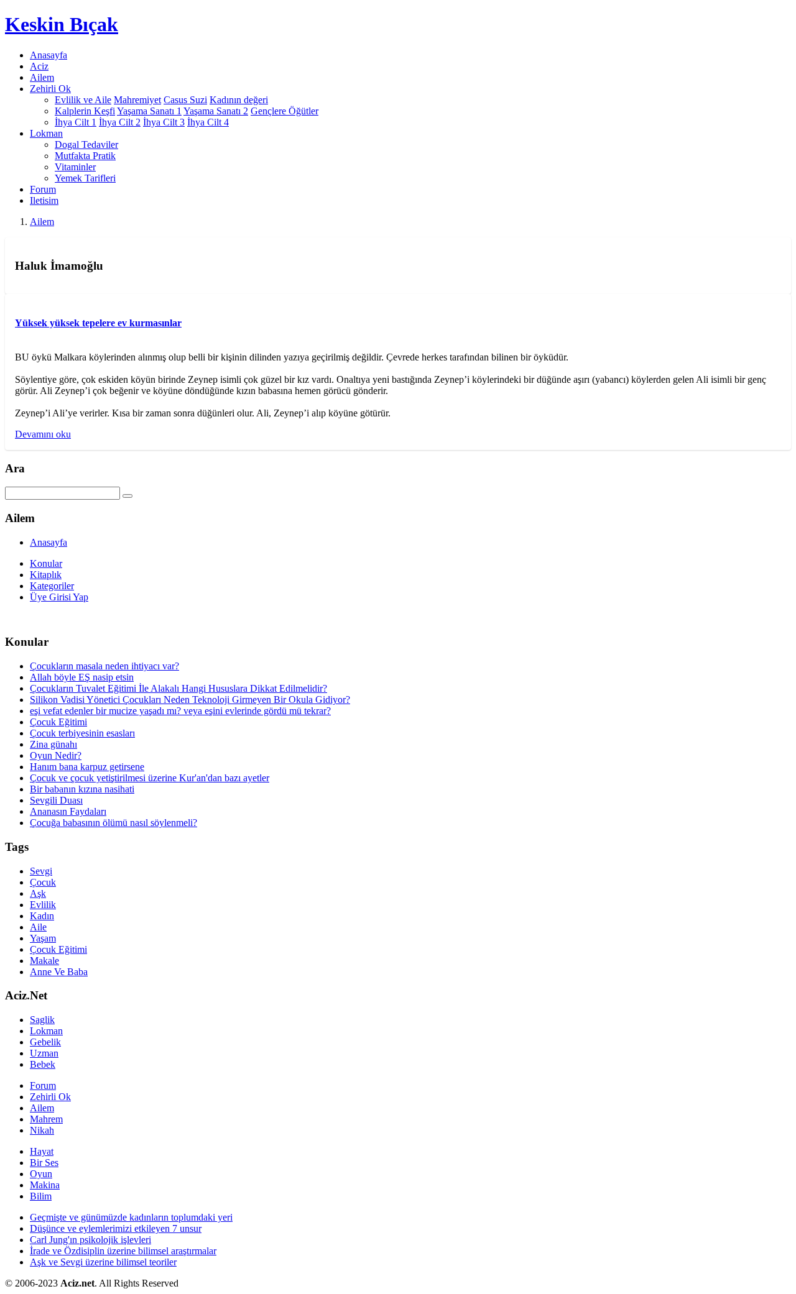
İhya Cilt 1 (75, 122)
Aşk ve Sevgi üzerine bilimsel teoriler (103, 1262)
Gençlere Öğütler (284, 111)
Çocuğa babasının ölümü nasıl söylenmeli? (113, 822)
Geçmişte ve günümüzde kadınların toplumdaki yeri (131, 1217)
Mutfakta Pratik (85, 155)
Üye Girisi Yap (59, 597)
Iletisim (44, 200)
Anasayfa (48, 55)
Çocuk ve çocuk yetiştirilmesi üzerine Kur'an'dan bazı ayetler (149, 778)
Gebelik (45, 1042)
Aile (38, 927)
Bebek (42, 1064)
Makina (45, 1185)
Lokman (46, 1031)
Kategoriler (52, 585)
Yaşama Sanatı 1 (149, 111)
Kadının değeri (239, 99)
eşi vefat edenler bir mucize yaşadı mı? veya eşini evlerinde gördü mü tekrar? (180, 710)
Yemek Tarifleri (85, 178)
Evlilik (43, 904)
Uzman (44, 1053)
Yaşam (43, 938)
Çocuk (43, 882)
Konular (46, 563)
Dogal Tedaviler (86, 144)
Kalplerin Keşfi (85, 111)
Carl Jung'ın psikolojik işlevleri (90, 1239)
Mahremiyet (137, 99)
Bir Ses (44, 1162)
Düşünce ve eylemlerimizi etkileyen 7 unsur (115, 1228)
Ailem (42, 77)
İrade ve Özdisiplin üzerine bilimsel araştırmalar (123, 1251)
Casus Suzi (185, 99)
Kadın (42, 916)
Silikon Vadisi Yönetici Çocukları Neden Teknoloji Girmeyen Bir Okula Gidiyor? (190, 699)
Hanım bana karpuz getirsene (87, 766)
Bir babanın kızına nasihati (82, 789)
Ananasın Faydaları (68, 811)
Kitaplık (46, 574)
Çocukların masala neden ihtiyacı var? (104, 666)
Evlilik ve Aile (83, 99)
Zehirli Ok (50, 1096)
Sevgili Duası (56, 800)
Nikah (42, 1130)
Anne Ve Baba (59, 971)
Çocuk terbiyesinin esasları (82, 733)
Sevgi (41, 871)
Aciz (39, 66)
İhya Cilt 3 (164, 122)
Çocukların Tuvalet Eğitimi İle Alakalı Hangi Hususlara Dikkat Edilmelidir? (178, 688)
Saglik (42, 1019)
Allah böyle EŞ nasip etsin (82, 677)
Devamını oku (43, 434)
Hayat (41, 1151)
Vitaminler (75, 167)
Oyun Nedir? (55, 755)
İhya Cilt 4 (208, 122)
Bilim (41, 1196)
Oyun (41, 1173)
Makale (44, 960)
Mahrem (46, 1119)
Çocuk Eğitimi (58, 722)
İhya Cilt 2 (120, 122)
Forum (43, 189)
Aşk (38, 893)
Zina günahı (53, 744)
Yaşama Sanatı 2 (215, 111)
